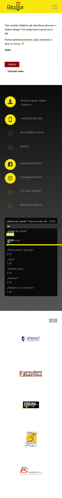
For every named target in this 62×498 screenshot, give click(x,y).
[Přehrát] (8, 226)
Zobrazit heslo (16, 71)
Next (55, 321)
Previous (51, 321)
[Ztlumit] (8, 242)
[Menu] (52, 6)
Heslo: (8, 50)
